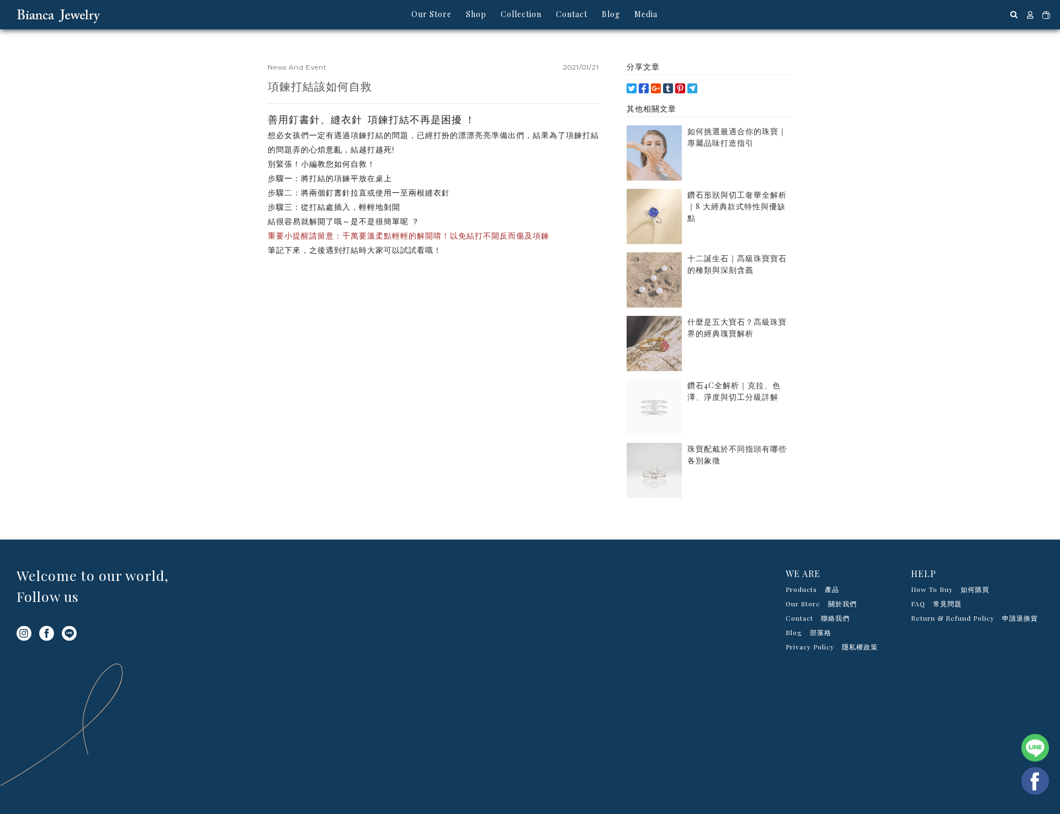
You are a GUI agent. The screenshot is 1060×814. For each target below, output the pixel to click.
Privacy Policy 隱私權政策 (832, 646)
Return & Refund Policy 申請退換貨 (974, 618)
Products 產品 (812, 589)
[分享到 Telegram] (692, 88)
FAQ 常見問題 (936, 603)
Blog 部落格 (808, 632)
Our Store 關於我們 (821, 603)
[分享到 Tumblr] (668, 88)
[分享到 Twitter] (632, 88)
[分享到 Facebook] (644, 88)
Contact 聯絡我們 (818, 618)
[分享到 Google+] (656, 88)
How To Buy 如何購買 (950, 589)
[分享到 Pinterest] (680, 88)
